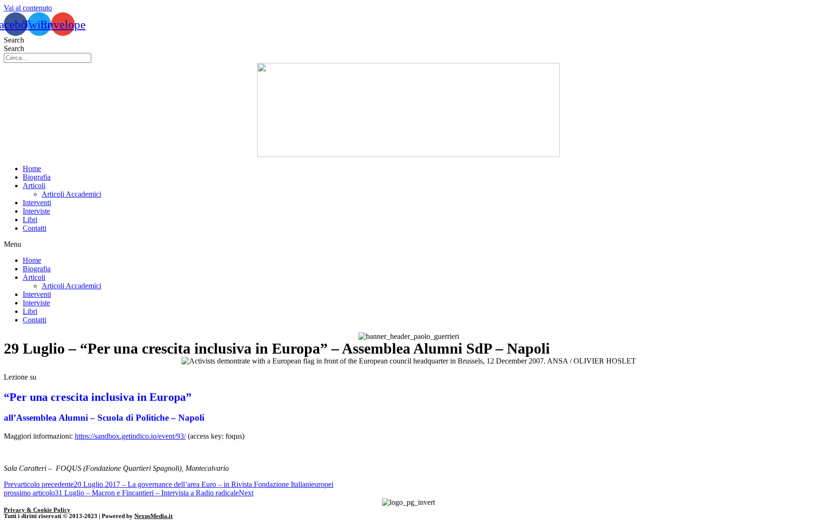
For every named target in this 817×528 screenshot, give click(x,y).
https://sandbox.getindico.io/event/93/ (130, 436)
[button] (408, 244)
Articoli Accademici (71, 194)
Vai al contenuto (28, 8)
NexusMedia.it (153, 515)
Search (14, 40)
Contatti (34, 228)
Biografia (37, 177)
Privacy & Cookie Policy (37, 509)
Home (32, 168)
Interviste (36, 211)
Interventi (37, 203)
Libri (30, 220)
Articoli (34, 186)
